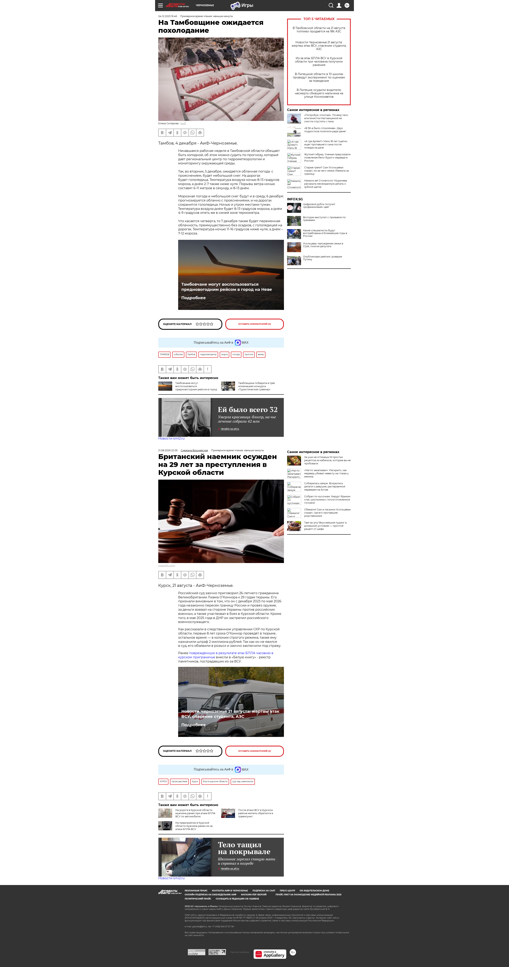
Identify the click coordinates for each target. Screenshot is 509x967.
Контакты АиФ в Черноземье (230, 890)
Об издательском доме (314, 890)
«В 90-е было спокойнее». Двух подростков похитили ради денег (325, 130)
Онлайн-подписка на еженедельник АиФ (210, 894)
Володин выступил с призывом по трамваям (324, 219)
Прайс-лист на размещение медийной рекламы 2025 (308, 894)
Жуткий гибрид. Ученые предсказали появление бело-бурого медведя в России (327, 157)
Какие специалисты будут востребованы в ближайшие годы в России (325, 233)
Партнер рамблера (239, 952)
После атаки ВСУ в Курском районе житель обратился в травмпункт (255, 813)
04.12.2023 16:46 (167, 16)
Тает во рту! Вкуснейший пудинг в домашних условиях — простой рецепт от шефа (325, 525)
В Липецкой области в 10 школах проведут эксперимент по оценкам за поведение (319, 77)
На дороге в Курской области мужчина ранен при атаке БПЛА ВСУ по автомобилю (195, 813)
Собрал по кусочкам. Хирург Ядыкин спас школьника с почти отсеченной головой (327, 499)
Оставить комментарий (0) (254, 324)
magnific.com (166, 565)
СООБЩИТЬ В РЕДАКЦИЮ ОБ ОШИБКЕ (237, 899)
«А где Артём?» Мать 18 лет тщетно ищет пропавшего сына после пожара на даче (325, 144)
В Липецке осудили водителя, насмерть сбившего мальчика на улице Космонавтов (319, 93)
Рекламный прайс (196, 890)
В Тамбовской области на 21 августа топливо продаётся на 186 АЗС (319, 29)
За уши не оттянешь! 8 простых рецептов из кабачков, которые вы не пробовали (327, 460)
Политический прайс (198, 899)
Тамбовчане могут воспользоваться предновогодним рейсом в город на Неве (226, 287)
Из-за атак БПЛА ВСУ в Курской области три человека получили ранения (319, 62)
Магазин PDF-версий (253, 894)
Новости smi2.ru (171, 438)
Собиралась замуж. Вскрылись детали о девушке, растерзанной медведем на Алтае (324, 486)
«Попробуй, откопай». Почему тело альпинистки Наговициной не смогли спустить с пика (326, 118)
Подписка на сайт (264, 890)
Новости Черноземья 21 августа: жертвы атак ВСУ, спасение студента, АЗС (319, 46)
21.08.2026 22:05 (168, 450)
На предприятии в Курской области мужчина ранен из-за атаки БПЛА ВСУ (194, 826)
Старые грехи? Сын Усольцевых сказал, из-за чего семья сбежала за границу (326, 170)
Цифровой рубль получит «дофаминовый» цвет (319, 205)
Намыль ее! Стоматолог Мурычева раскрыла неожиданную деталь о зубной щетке (325, 183)
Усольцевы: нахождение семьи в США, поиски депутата (323, 245)
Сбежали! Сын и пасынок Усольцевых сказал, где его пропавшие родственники (327, 512)
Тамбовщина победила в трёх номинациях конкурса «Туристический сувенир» (256, 386)
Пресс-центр (287, 890)
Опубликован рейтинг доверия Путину (322, 258)
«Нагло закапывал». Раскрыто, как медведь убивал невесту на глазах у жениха (326, 473)
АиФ (183, 123)
